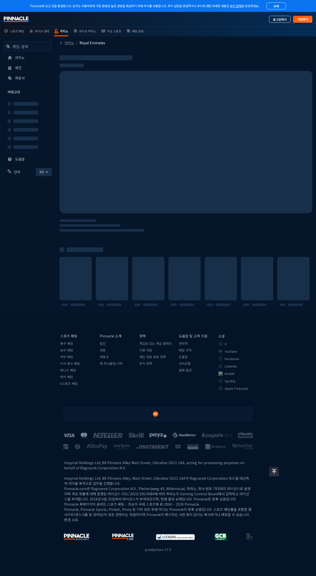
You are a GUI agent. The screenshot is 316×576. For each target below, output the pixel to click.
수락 (276, 6)
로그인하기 (280, 19)
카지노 (69, 42)
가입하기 (302, 19)
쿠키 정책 (235, 6)
